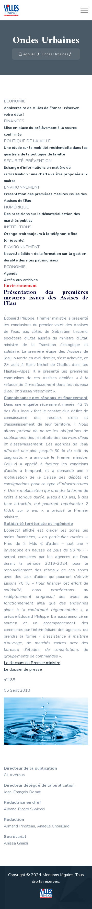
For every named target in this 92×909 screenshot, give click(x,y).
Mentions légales (58, 875)
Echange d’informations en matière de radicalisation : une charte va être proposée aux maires (46, 174)
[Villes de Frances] (11, 10)
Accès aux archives (21, 280)
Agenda (11, 273)
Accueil (29, 54)
